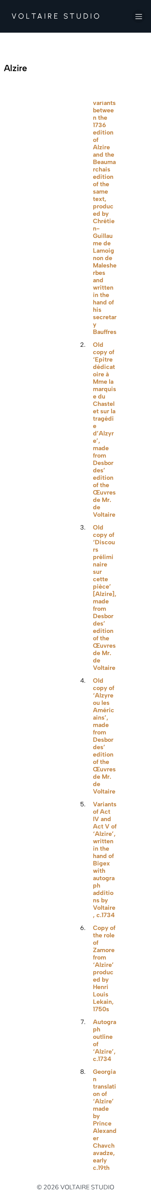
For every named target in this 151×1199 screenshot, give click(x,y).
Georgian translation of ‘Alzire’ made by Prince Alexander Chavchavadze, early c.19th (105, 1119)
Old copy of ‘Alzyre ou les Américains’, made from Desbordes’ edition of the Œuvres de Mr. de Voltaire (104, 736)
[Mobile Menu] (138, 16)
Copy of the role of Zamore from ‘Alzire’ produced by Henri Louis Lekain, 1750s (104, 968)
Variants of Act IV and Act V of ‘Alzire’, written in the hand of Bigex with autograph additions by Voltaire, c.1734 (105, 859)
